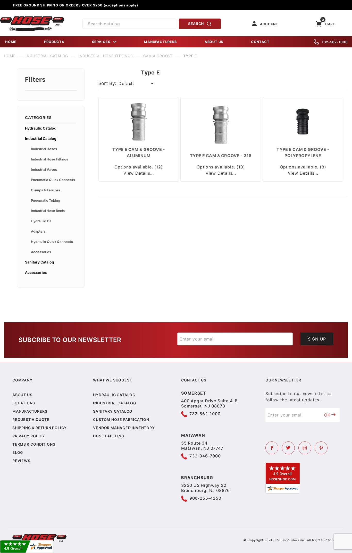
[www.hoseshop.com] (32, 18)
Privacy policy (28, 436)
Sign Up (317, 339)
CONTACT (260, 42)
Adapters (38, 231)
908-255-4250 (205, 498)
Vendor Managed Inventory (124, 428)
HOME (10, 42)
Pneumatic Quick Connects (53, 180)
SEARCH (196, 23)
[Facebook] (271, 447)
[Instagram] (304, 447)
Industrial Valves (44, 169)
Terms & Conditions (33, 444)
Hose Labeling (108, 436)
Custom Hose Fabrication (121, 419)
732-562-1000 (334, 42)
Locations (23, 403)
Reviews (21, 460)
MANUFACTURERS (160, 42)
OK (327, 415)
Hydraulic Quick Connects (52, 242)
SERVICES (101, 42)
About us (22, 395)
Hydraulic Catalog (40, 128)
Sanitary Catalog (39, 262)
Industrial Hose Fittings (49, 159)
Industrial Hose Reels (48, 211)
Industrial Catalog (40, 138)
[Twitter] (288, 447)
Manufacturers (29, 411)
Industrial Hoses (44, 149)
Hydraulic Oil (41, 221)
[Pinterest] (321, 447)
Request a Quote (30, 419)
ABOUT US (214, 42)
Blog (17, 452)
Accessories (41, 252)
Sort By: (107, 83)
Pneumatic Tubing (45, 200)
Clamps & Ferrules (45, 190)
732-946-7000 (205, 455)
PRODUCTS (54, 42)
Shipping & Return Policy (39, 428)
